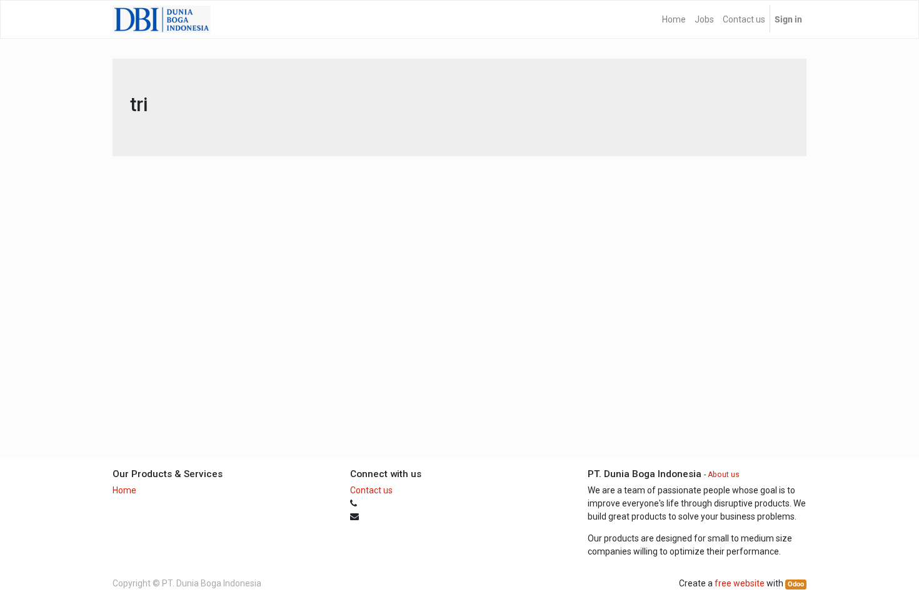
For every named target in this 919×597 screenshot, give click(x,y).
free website (740, 583)
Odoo (796, 584)
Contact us (371, 490)
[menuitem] (674, 19)
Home (124, 490)
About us (724, 474)
